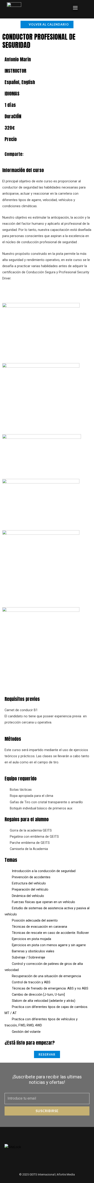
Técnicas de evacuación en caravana (39, 927)
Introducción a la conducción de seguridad (44, 871)
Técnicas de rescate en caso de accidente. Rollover (50, 933)
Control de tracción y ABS (31, 982)
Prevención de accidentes (31, 877)
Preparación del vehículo (30, 889)
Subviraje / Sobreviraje (28, 957)
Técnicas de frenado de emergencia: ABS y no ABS (50, 988)
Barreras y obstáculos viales (33, 951)
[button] (75, 7)
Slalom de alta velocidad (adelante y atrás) (43, 1001)
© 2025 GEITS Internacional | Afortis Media (47, 1174)
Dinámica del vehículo (28, 896)
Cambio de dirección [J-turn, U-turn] (38, 994)
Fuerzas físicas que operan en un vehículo (43, 902)
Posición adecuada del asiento (35, 920)
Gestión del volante (26, 1032)
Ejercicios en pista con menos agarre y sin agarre (49, 945)
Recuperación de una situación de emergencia (46, 976)
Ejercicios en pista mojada (31, 939)
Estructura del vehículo (29, 883)
